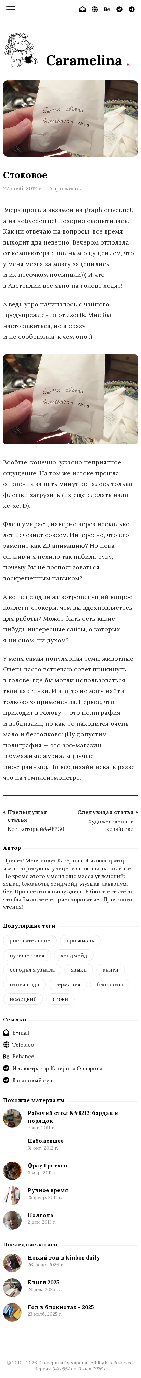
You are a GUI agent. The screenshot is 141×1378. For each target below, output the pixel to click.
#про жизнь (65, 188)
